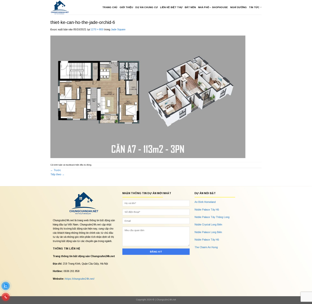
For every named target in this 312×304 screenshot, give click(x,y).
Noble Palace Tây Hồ (207, 209)
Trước (55, 170)
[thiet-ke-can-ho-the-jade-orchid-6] (147, 96)
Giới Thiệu (126, 7)
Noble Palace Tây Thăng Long (212, 217)
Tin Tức (254, 7)
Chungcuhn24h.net (166, 299)
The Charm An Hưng (206, 247)
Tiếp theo (57, 174)
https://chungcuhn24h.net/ (79, 278)
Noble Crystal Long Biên (208, 224)
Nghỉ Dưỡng (238, 7)
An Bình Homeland (205, 202)
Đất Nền (190, 7)
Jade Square (118, 29)
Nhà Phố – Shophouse (213, 7)
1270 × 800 (97, 29)
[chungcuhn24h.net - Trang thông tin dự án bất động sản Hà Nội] (61, 7)
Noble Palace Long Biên (208, 232)
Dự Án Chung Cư (146, 7)
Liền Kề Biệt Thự (171, 7)
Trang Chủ (109, 7)
